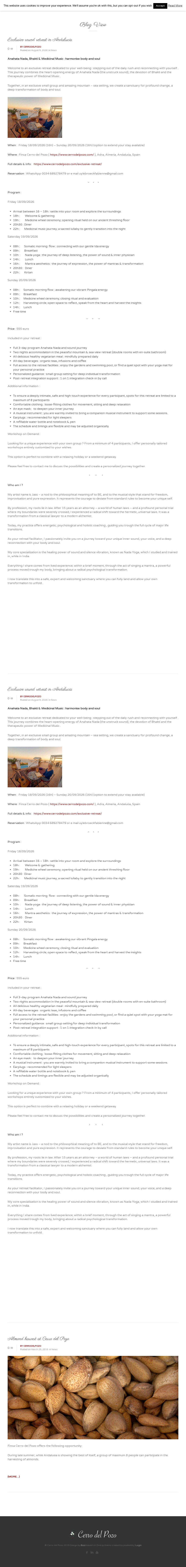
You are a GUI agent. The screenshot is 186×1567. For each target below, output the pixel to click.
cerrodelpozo (32, 47)
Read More (175, 5)
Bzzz (83, 1545)
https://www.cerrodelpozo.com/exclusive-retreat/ (68, 164)
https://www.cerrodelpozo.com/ (72, 155)
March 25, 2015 (39, 1349)
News (54, 50)
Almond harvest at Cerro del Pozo (38, 1339)
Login (138, 1545)
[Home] (106, 1534)
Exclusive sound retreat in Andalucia (40, 39)
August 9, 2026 (39, 50)
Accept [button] (160, 5)
